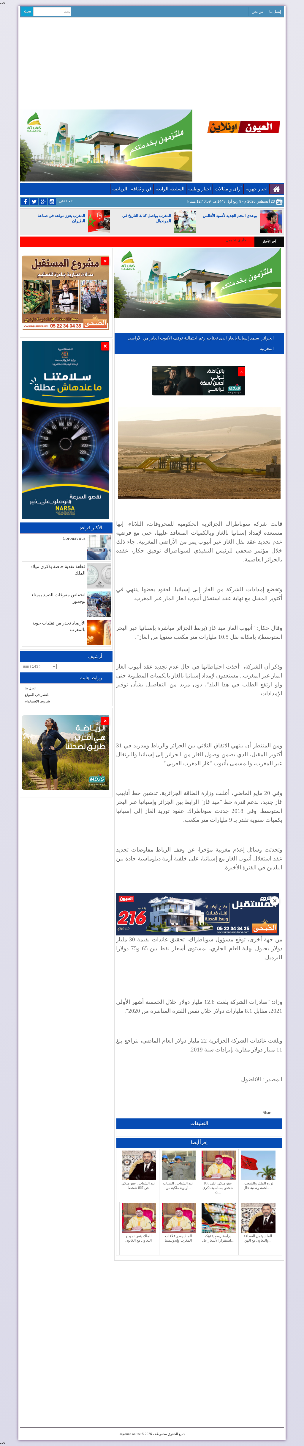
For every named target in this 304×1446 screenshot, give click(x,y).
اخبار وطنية (199, 188)
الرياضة (119, 188)
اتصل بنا (30, 688)
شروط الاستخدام (37, 701)
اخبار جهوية (256, 188)
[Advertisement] (152, 62)
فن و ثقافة (141, 188)
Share (267, 1112)
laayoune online (130, 1434)
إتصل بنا (275, 12)
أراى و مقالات (228, 188)
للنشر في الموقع (37, 695)
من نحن (257, 12)
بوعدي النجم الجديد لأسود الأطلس (230, 215)
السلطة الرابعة (170, 188)
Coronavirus (74, 538)
